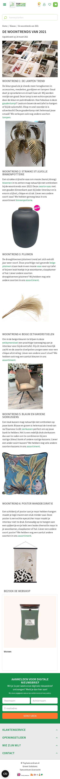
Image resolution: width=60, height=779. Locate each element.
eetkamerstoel (10, 342)
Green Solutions (30, 766)
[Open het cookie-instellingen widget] (5, 773)
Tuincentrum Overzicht (30, 769)
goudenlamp (9, 103)
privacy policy (46, 693)
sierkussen (27, 428)
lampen (6, 117)
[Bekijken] (55, 4)
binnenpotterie (24, 200)
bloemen (7, 182)
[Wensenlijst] (49, 4)
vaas (39, 266)
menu (4, 4)
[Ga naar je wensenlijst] (50, 4)
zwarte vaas (44, 186)
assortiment (32, 280)
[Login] (44, 4)
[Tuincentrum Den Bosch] (17, 5)
